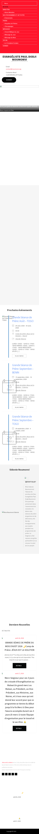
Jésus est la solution (7, 762)
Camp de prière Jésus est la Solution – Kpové (24, 335)
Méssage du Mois (10, 37)
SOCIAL (5, 40)
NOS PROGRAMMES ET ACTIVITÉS (14, 15)
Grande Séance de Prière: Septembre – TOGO (22, 420)
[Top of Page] (34, 830)
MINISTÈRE (6, 9)
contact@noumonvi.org (13, 69)
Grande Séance (20, 339)
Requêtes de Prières (11, 23)
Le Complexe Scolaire (11, 43)
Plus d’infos (19, 356)
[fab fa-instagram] (23, 50)
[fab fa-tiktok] (26, 50)
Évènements (8, 18)
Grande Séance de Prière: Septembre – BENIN (22, 368)
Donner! (9, 80)
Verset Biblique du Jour (12, 32)
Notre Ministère (9, 12)
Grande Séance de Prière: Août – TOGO (22, 319)
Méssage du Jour (10, 35)
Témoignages (9, 26)
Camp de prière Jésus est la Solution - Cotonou (24, 386)
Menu (6, 3)
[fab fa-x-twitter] (19, 50)
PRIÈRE (5, 21)
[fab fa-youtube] (16, 50)
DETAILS (19, 666)
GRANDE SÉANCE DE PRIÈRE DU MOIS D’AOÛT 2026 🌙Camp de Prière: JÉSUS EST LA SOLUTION (25, 792)
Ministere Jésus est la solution (25, 831)
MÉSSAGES (6, 29)
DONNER (5, 46)
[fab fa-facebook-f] (12, 50)
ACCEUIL (5, 7)
